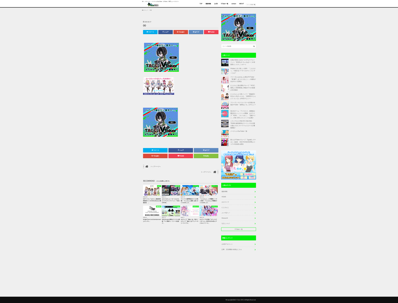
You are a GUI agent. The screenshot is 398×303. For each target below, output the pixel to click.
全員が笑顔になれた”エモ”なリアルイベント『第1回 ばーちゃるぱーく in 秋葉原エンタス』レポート (242, 62)
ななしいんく (226, 223)
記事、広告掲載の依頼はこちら (232, 249)
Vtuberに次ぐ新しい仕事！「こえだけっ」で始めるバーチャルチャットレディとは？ (242, 71)
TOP (201, 3)
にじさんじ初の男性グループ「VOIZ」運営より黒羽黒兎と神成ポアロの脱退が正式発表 (243, 88)
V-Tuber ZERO (240, 300)
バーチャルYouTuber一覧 (238, 131)
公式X (216, 3)
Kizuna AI (225, 218)
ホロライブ (225, 202)
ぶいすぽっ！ (226, 213)
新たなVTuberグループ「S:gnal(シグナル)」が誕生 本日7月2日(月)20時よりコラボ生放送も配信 (243, 142)
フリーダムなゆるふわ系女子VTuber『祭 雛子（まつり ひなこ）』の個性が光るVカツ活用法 (243, 79)
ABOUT (241, 3)
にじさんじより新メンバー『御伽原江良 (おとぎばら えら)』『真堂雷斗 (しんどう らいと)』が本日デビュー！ (243, 96)
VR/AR (224, 197)
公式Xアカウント (227, 244)
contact (233, 3)
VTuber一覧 (224, 3)
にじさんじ (225, 207)
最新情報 (208, 3)
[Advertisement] (199, 57)
